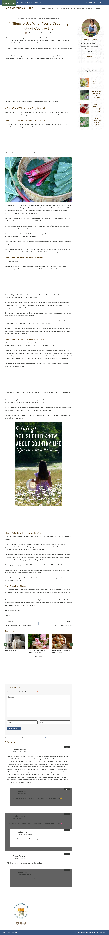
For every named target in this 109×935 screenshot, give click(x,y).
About (90, 2)
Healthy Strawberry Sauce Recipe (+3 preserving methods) (96, 108)
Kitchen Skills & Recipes (68, 8)
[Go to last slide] (5, 644)
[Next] (71, 644)
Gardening (89, 8)
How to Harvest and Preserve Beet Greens (18, 623)
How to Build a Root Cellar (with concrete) (96, 94)
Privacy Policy (6, 932)
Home (87, 2)
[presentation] (15, 641)
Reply (66, 747)
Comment (11, 697)
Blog (101, 2)
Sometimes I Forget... (11, 650)
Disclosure (15, 932)
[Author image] (26, 33)
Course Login (98, 8)
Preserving (80, 8)
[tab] (35, 656)
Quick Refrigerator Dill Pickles (96, 82)
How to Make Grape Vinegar (63, 623)
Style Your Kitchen (52, 8)
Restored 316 (103, 932)
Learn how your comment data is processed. (42, 738)
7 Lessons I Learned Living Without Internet (96, 121)
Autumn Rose (32, 32)
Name (10, 722)
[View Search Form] (105, 3)
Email (42, 722)
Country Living (96, 2)
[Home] (18, 18)
